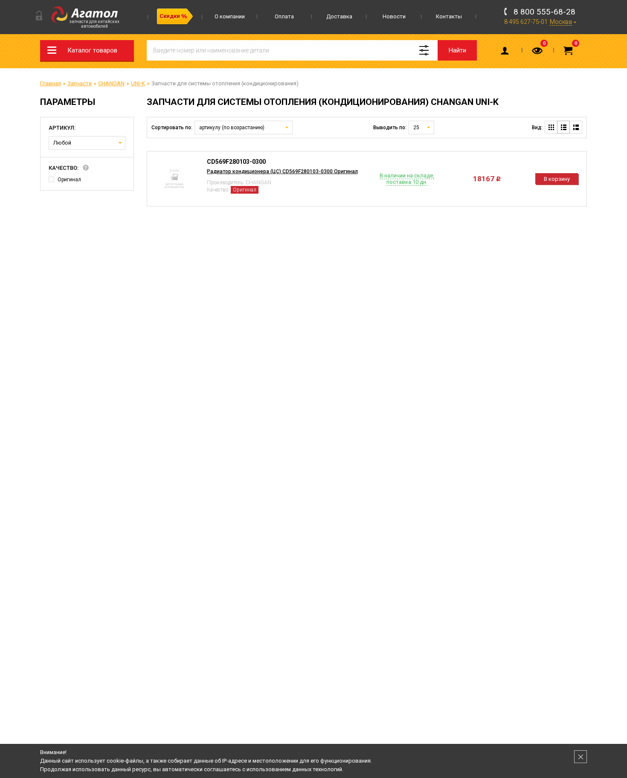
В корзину (557, 179)
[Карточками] (551, 127)
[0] (537, 52)
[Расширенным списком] (575, 127)
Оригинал (69, 180)
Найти (457, 50)
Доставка (339, 16)
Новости (394, 16)
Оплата (284, 16)
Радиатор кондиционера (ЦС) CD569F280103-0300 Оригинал (282, 171)
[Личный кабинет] (506, 52)
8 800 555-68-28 (544, 12)
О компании (230, 16)
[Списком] (563, 127)
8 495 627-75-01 (526, 21)
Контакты (449, 16)
